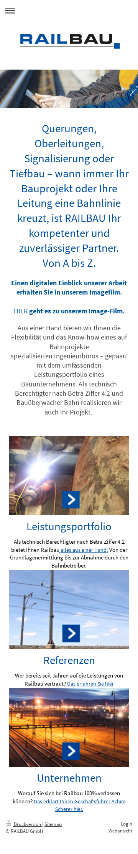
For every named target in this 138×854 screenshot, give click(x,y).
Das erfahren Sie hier (90, 683)
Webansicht (120, 830)
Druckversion (27, 824)
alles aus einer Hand (84, 549)
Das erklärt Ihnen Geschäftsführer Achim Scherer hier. (80, 805)
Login (126, 824)
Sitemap (53, 824)
